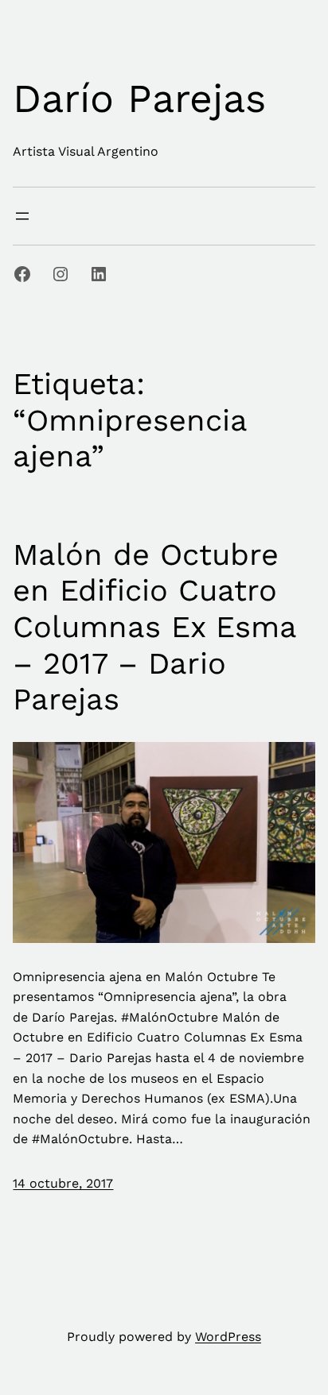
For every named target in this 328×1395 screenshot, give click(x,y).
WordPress (228, 1336)
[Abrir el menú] (22, 216)
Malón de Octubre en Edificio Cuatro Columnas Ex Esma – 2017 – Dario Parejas (154, 627)
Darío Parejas (139, 98)
